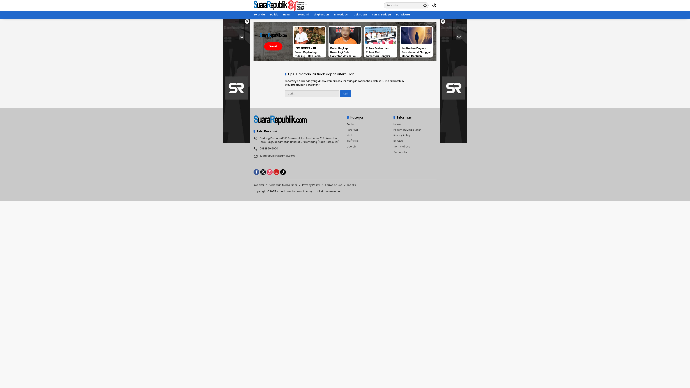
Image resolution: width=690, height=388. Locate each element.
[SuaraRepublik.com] (280, 5)
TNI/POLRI (352, 141)
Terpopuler (400, 152)
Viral (349, 135)
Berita (350, 124)
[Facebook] (256, 172)
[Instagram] (270, 172)
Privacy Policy (402, 135)
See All (273, 46)
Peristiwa (352, 130)
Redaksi (398, 141)
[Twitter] (263, 172)
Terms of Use (402, 146)
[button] (425, 5)
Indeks (397, 124)
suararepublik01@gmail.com (277, 156)
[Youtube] (276, 172)
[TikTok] (283, 172)
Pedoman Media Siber (407, 130)
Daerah (351, 146)
